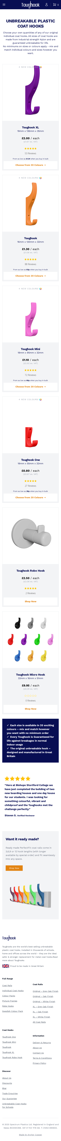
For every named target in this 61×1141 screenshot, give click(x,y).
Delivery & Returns (42, 1042)
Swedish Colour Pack (12, 1011)
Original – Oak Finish (43, 996)
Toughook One (9, 1037)
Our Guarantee (9, 1098)
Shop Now (30, 601)
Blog (4, 1088)
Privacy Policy (39, 1063)
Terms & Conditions (42, 1058)
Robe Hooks (8, 1006)
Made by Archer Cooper (30, 1135)
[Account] (46, 4)
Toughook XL (8, 1052)
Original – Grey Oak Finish (45, 991)
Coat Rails (7, 985)
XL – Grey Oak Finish (43, 1006)
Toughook (6, 1047)
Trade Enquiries (10, 1093)
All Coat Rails (39, 1022)
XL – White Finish (41, 1017)
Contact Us (38, 1053)
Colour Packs (8, 996)
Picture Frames (9, 1001)
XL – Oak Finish (40, 1012)
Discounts (7, 1083)
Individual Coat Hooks (13, 990)
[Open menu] (4, 4)
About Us (37, 1048)
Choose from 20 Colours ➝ (30, 165)
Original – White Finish (44, 1001)
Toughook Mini (9, 1042)
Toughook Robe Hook (12, 1057)
